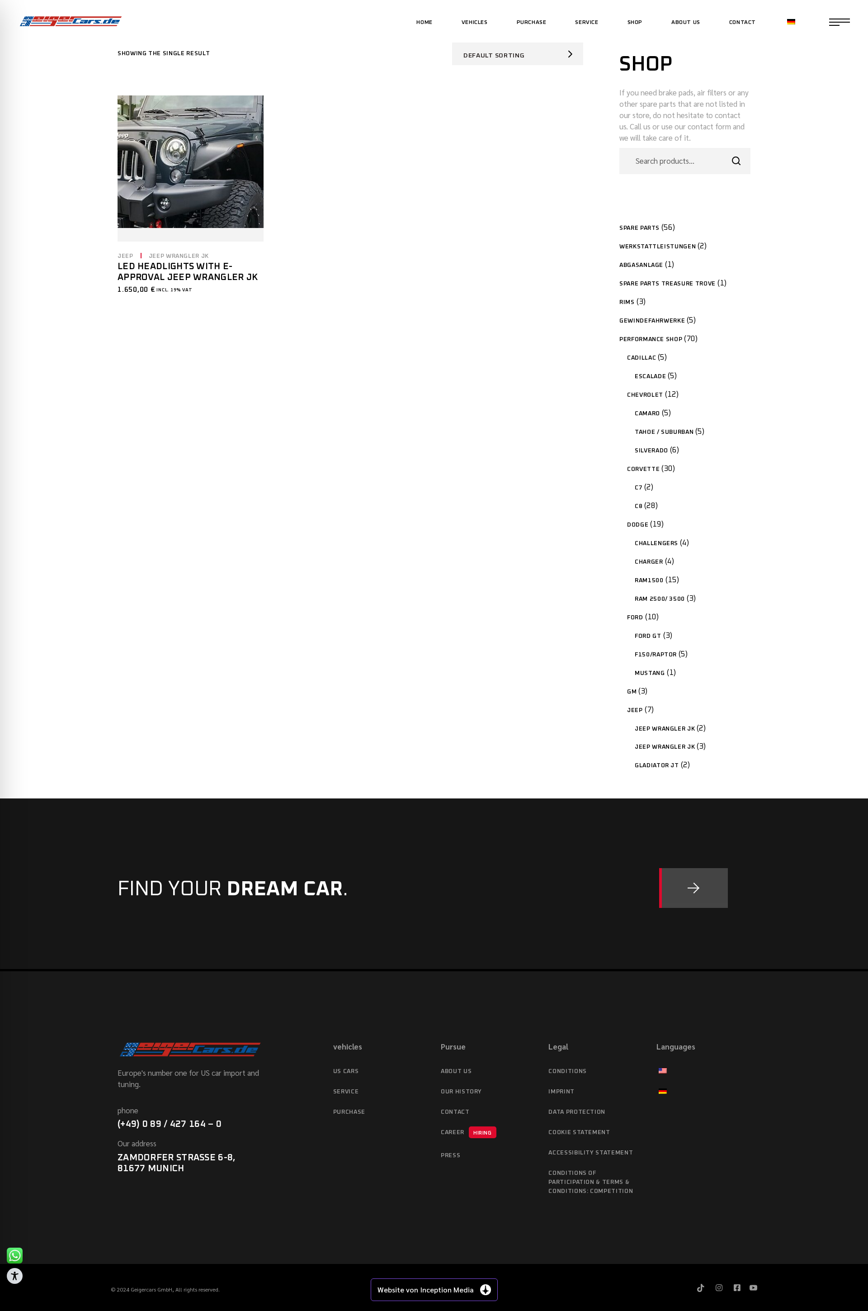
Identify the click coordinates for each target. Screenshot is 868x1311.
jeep (125, 256)
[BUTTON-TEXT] (693, 888)
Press (450, 1156)
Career (466, 1132)
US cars (346, 1071)
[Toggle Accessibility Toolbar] (15, 1276)
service (346, 1092)
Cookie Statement (579, 1132)
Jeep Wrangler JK (179, 256)
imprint (561, 1092)
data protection (576, 1112)
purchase (349, 1112)
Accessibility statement (590, 1153)
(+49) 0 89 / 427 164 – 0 (170, 1124)
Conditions (567, 1071)
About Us (456, 1071)
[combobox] (517, 54)
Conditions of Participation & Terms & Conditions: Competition (590, 1182)
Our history (461, 1092)
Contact (455, 1112)
